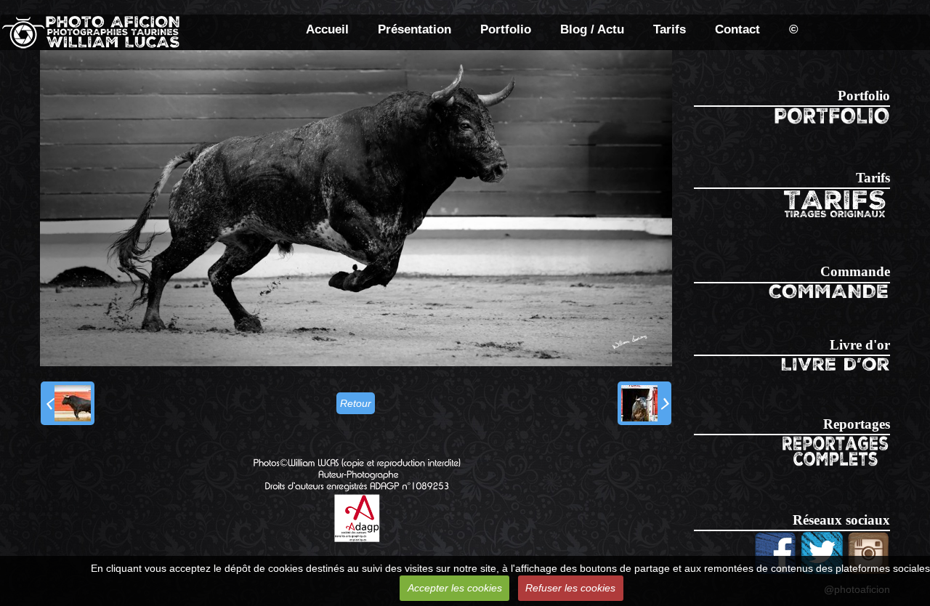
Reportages (856, 424)
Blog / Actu (592, 29)
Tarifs (669, 29)
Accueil (327, 29)
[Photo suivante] (644, 403)
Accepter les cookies (455, 588)
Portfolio (505, 29)
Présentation (414, 29)
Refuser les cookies (570, 588)
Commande (855, 271)
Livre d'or (860, 344)
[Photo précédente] (67, 403)
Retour (355, 403)
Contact (737, 29)
